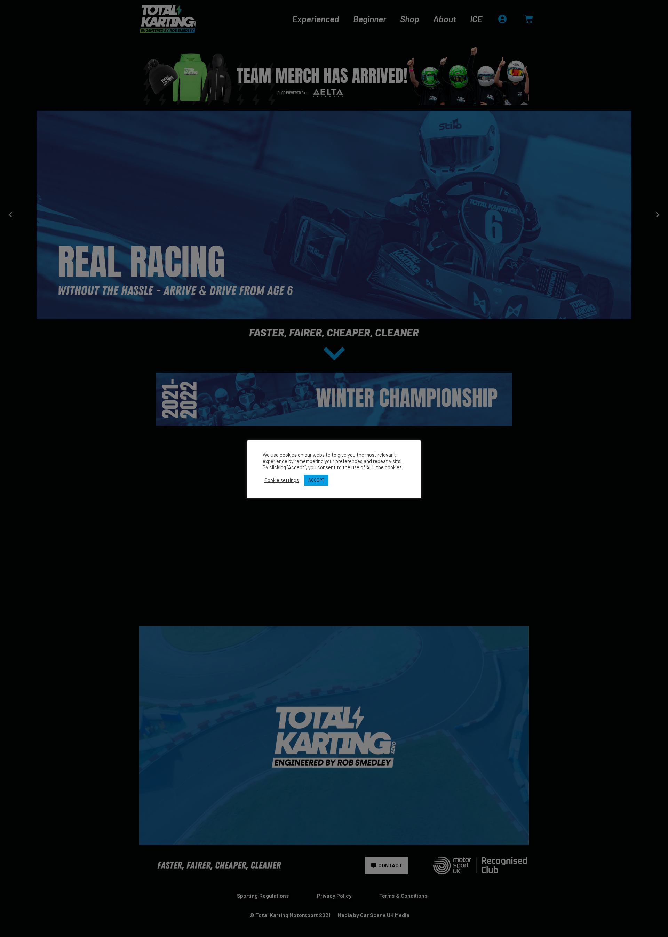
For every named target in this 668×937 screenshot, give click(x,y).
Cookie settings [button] (281, 480)
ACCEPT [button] (316, 480)
